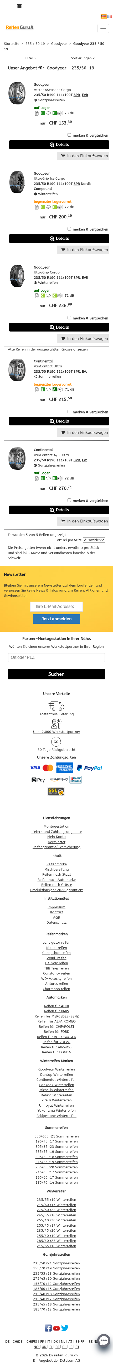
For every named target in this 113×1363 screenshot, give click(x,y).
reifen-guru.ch (66, 1355)
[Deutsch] (103, 16)
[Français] (109, 16)
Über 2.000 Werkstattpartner (56, 732)
